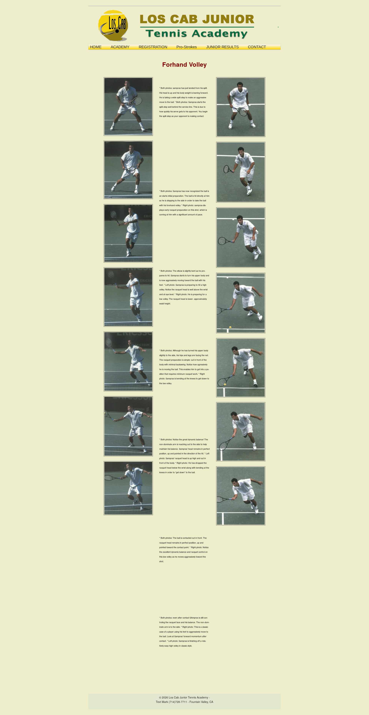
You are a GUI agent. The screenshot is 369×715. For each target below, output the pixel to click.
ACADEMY (120, 47)
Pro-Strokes (186, 47)
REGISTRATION (153, 47)
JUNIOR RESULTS (222, 47)
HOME (95, 47)
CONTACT (257, 47)
